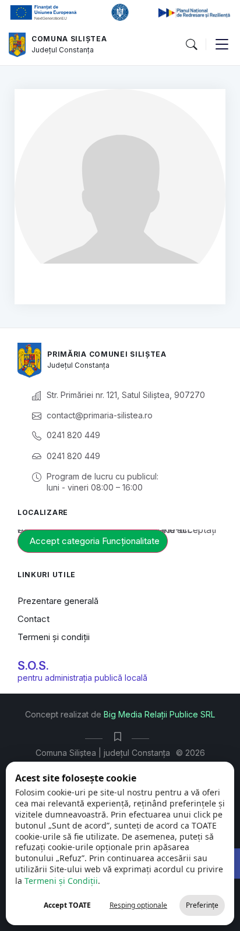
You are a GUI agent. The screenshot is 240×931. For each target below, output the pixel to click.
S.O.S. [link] (33, 666)
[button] (191, 45)
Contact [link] (33, 618)
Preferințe (202, 905)
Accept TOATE (67, 905)
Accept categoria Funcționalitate (95, 540)
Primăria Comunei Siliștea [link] (107, 354)
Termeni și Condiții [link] (61, 880)
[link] (17, 44)
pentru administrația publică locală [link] (82, 678)
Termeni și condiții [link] (53, 636)
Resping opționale (138, 905)
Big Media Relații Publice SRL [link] (159, 714)
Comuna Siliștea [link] (69, 38)
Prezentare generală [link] (57, 600)
